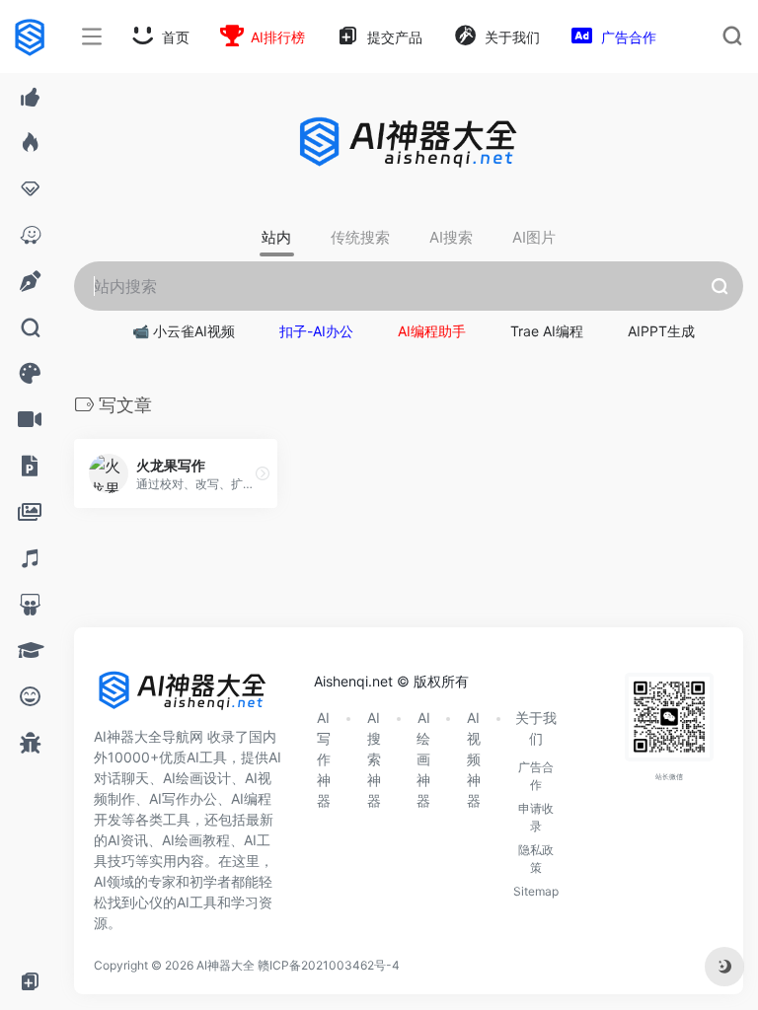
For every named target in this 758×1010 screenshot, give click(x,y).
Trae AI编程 (546, 331)
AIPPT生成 (661, 331)
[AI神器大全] (182, 696)
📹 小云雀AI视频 (183, 331)
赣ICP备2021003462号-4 (329, 965)
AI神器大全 (225, 965)
